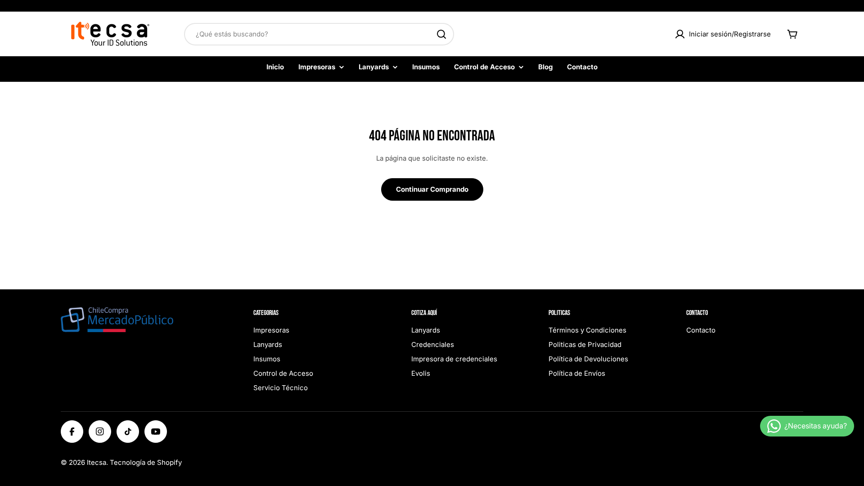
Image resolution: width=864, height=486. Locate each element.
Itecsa (96, 462)
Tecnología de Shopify (146, 462)
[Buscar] (441, 34)
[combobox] (319, 34)
